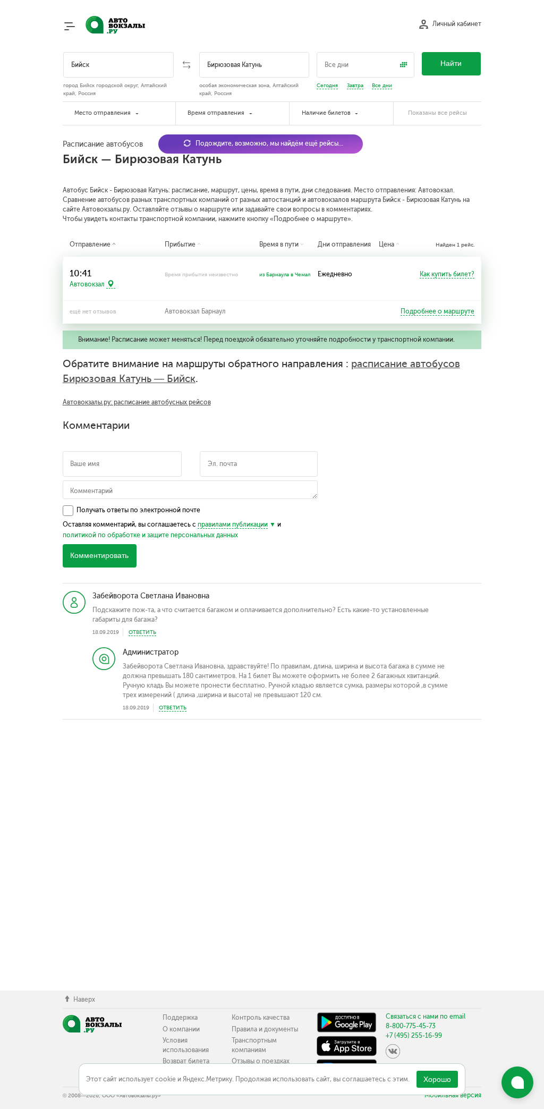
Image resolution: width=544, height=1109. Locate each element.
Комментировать (99, 556)
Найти (451, 63)
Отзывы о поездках (261, 1061)
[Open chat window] (517, 1082)
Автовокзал (87, 284)
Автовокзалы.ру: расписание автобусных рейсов (137, 402)
